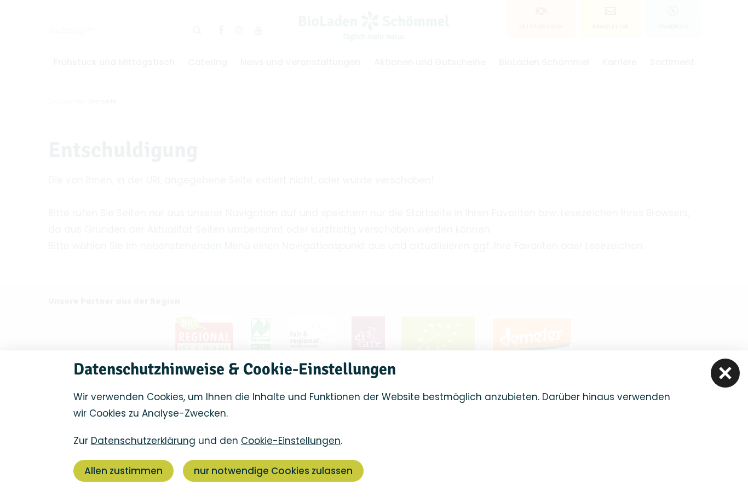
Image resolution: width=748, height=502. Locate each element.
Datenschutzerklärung (143, 440)
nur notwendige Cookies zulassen (273, 470)
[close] (725, 373)
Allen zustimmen (123, 470)
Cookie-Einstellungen (291, 440)
